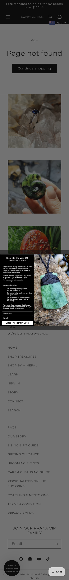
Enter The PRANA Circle (17, 323)
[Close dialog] (67, 256)
